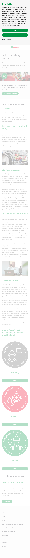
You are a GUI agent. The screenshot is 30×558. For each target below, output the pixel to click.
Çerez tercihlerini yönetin (7, 39)
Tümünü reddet (15, 35)
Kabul (15, 30)
